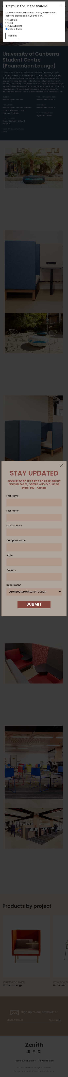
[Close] (61, 465)
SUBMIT (34, 604)
